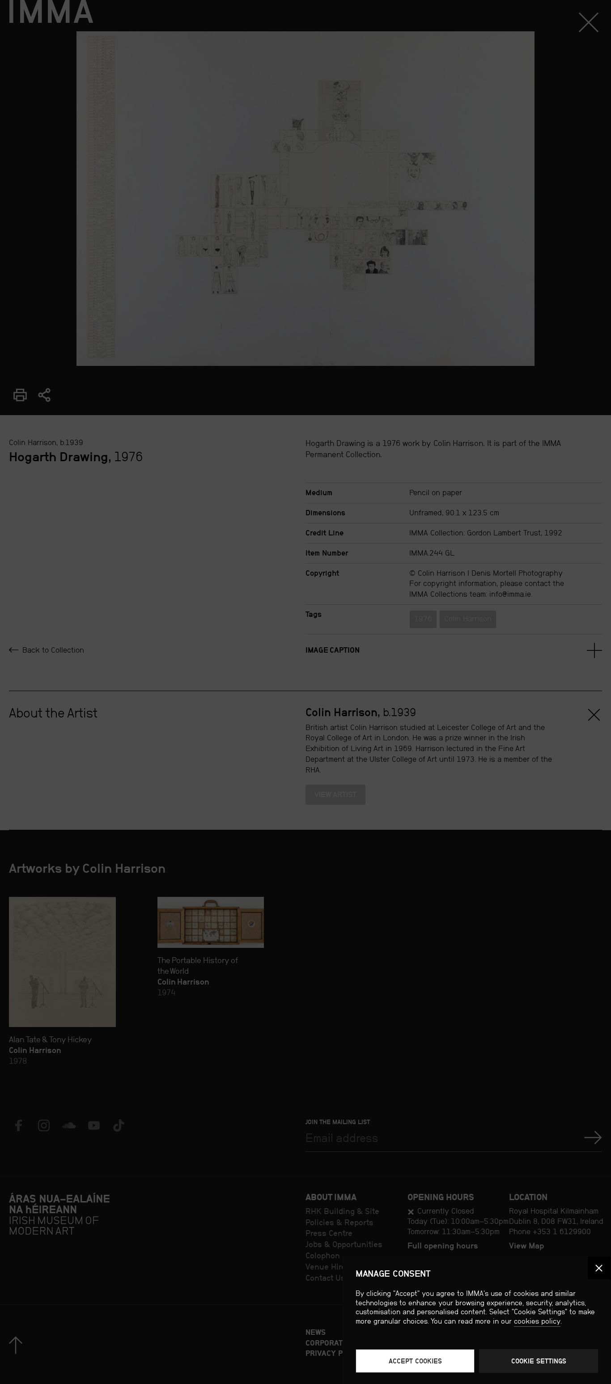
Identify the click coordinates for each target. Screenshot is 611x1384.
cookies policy (537, 1321)
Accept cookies (415, 1361)
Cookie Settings (538, 1361)
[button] (599, 1268)
